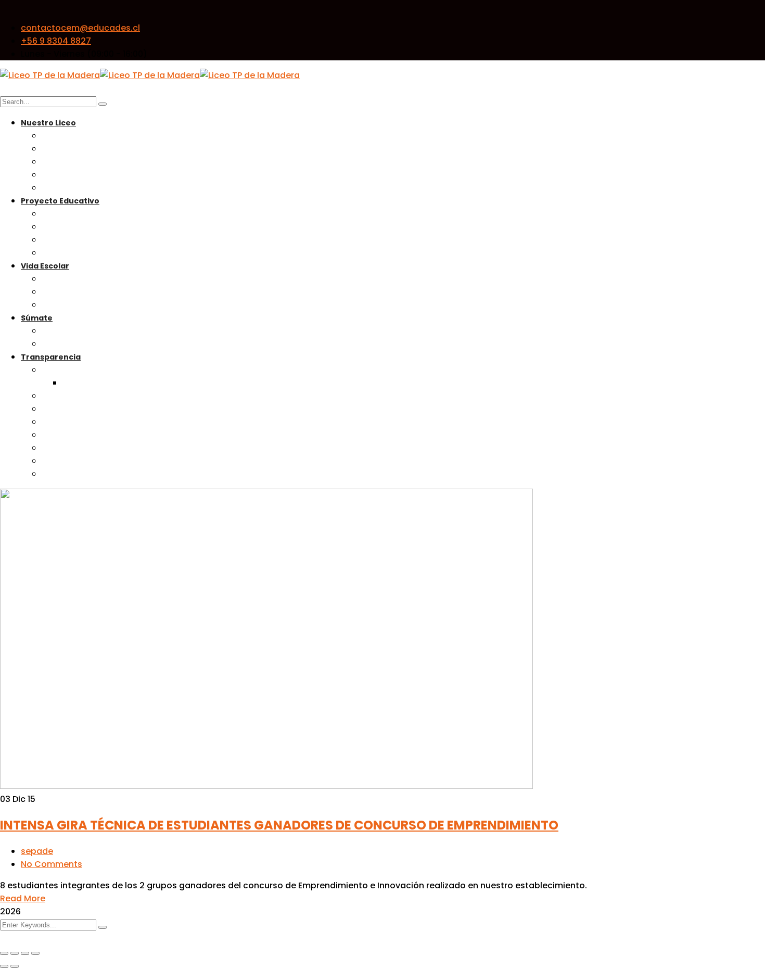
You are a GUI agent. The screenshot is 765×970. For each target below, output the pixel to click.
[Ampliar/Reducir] (4, 953)
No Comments (51, 864)
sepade (37, 851)
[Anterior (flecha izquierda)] (4, 966)
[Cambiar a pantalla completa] (14, 953)
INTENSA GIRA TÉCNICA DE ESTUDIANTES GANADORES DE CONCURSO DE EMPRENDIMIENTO (279, 825)
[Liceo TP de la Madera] (50, 75)
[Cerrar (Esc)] (35, 953)
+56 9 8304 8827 (56, 41)
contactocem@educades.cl (80, 28)
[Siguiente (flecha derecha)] (14, 966)
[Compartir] (25, 953)
